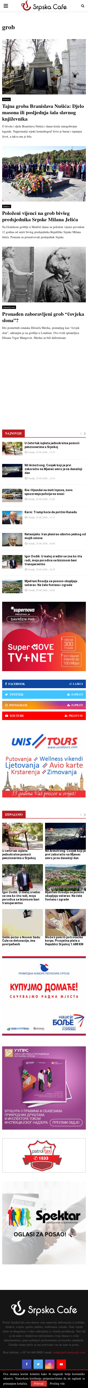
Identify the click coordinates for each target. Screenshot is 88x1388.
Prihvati (39, 1383)
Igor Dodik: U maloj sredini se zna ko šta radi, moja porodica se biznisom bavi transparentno (53, 560)
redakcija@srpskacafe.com (69, 1352)
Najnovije (13, 433)
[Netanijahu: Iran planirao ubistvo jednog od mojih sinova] (12, 539)
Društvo (6, 206)
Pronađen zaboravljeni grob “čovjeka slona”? (43, 317)
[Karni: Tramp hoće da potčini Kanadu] (12, 517)
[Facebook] (26, 1364)
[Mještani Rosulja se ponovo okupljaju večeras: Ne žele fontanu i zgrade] (12, 586)
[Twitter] (38, 1364)
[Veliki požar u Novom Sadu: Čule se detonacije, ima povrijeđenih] (22, 922)
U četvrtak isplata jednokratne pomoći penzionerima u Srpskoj (19, 854)
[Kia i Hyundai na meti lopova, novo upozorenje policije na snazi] (12, 495)
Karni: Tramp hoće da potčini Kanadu (51, 512)
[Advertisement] (44, 382)
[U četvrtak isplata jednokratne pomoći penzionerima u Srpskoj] (12, 448)
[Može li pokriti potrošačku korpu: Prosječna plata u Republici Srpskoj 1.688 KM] (65, 922)
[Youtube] (61, 1364)
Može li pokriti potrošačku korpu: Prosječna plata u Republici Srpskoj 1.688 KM (64, 941)
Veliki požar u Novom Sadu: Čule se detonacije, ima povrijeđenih (21, 941)
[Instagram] (49, 1364)
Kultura (6, 99)
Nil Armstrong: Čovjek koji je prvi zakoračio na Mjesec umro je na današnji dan (53, 469)
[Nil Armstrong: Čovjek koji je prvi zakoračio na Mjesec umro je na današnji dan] (12, 470)
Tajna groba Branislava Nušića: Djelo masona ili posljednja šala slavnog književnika (43, 112)
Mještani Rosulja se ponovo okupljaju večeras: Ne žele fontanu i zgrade (64, 896)
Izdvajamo (14, 814)
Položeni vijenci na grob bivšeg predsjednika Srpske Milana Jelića (40, 216)
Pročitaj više (57, 1383)
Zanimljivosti (9, 307)
